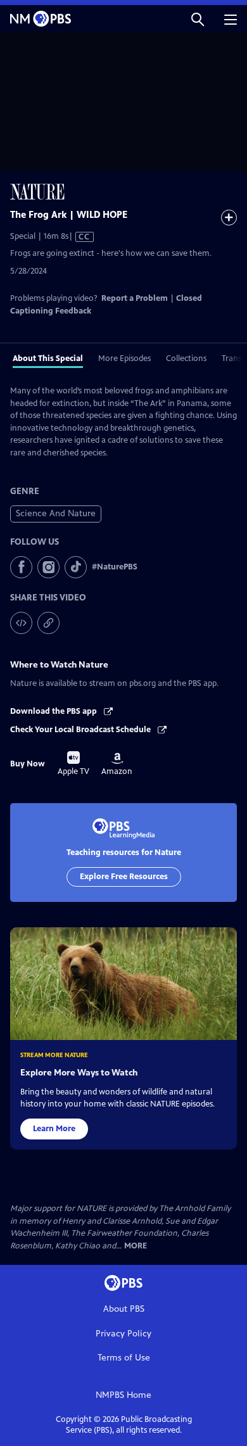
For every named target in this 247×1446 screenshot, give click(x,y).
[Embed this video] (21, 623)
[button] (197, 18)
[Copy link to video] (48, 623)
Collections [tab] (186, 358)
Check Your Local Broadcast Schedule (81, 730)
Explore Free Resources (124, 877)
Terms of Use (124, 1357)
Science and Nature (56, 513)
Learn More (54, 1129)
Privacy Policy (123, 1333)
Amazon (116, 764)
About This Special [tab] (48, 358)
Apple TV (73, 764)
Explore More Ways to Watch (78, 1072)
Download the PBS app (54, 711)
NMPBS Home (123, 1395)
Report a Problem (134, 298)
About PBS (123, 1308)
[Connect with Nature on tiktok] (76, 567)
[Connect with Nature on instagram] (48, 567)
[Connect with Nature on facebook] (21, 567)
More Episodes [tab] (124, 358)
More (135, 1246)
